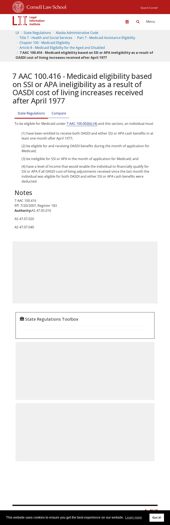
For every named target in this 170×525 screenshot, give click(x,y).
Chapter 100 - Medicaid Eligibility (44, 42)
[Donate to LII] (127, 22)
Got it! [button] (156, 517)
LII (17, 32)
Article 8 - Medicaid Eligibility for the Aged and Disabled (62, 47)
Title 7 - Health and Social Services (45, 37)
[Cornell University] (18, 6)
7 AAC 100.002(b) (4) (82, 123)
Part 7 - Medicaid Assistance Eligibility (106, 37)
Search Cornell (149, 8)
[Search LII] (138, 22)
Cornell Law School (45, 6)
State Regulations (37, 32)
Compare (59, 113)
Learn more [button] (133, 517)
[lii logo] (29, 20)
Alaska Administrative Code (77, 32)
